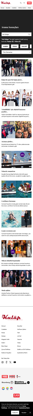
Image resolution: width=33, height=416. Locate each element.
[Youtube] (15, 362)
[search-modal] (21, 3)
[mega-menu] (24, 3)
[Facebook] (6, 362)
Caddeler (14, 7)
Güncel (2, 7)
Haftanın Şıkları (22, 7)
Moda (29, 7)
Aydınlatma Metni (24, 408)
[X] (10, 362)
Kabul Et (15, 412)
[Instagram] (2, 362)
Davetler (8, 7)
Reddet (24, 412)
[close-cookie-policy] (30, 412)
